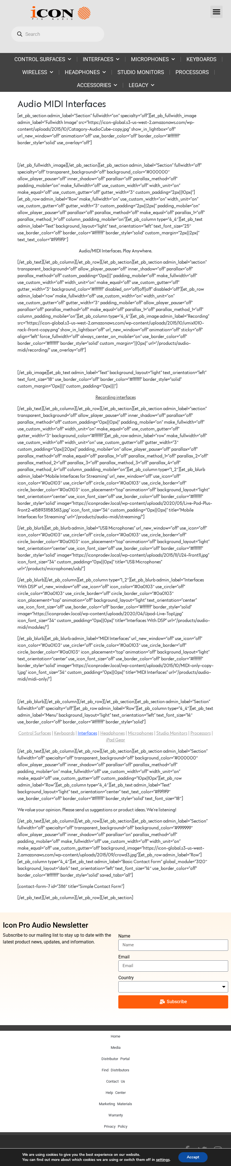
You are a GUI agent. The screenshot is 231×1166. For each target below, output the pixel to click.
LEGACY (138, 85)
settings (163, 1159)
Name (124, 936)
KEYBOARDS (201, 59)
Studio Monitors (171, 733)
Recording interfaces (115, 397)
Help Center (116, 1093)
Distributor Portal (115, 1059)
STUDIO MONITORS (140, 72)
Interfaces (87, 733)
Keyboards (64, 733)
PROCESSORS (192, 72)
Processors (200, 733)
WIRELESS (34, 72)
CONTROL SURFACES (39, 59)
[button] (216, 12)
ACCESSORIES (94, 85)
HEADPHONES (82, 72)
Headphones (112, 733)
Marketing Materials (115, 1104)
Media (116, 1047)
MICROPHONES (150, 59)
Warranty (115, 1115)
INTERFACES (98, 59)
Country (126, 977)
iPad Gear (115, 740)
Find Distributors (115, 1070)
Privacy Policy (115, 1126)
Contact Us (115, 1081)
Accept (193, 1157)
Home (115, 1036)
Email (124, 957)
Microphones (140, 733)
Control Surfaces (34, 733)
